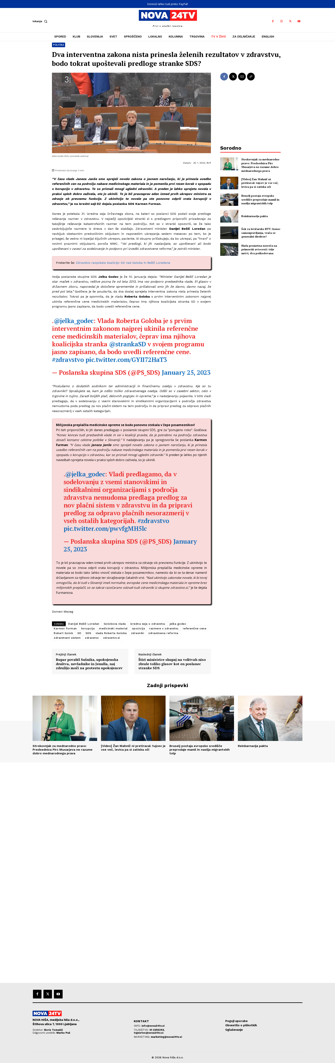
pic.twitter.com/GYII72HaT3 (126, 359)
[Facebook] (272, 21)
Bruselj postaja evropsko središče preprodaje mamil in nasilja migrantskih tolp (260, 199)
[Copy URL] (251, 76)
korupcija (88, 628)
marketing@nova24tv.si (166, 1036)
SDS (88, 633)
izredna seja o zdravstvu (147, 623)
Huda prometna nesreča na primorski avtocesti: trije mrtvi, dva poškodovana (259, 249)
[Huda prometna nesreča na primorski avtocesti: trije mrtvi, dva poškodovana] (229, 249)
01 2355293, (157, 1029)
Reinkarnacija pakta (254, 216)
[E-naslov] (242, 76)
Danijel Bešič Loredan (83, 623)
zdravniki (137, 633)
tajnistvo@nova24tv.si (148, 1032)
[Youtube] (299, 21)
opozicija (138, 628)
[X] (290, 21)
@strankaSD (127, 344)
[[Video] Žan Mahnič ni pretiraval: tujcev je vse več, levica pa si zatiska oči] (229, 183)
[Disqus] (167, 815)
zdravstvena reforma (163, 633)
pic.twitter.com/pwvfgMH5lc (105, 528)
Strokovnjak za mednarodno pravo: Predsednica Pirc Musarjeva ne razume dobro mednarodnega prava (260, 165)
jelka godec (178, 623)
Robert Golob (63, 633)
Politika (58, 44)
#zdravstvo (68, 359)
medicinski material (113, 628)
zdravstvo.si (111, 637)
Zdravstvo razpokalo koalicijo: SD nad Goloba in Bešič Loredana (123, 263)
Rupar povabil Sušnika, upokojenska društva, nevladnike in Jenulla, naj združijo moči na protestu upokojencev (89, 664)
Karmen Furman (65, 628)
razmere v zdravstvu (164, 628)
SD (79, 633)
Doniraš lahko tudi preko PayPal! (167, 4)
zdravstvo (92, 637)
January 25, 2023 (186, 372)
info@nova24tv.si (153, 1025)
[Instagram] (281, 21)
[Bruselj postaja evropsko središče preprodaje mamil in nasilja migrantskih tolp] (229, 199)
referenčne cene (194, 628)
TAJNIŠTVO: (141, 1029)
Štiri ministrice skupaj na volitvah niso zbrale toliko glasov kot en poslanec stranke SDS (172, 664)
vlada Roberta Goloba (111, 633)
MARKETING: (142, 1036)
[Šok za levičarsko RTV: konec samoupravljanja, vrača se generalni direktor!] (229, 232)
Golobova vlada (115, 623)
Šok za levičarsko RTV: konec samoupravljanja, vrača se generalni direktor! (260, 232)
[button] (41, 21)
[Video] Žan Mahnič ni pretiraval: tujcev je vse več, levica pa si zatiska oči (259, 183)
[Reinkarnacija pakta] (229, 216)
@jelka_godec (73, 321)
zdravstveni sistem (67, 637)
